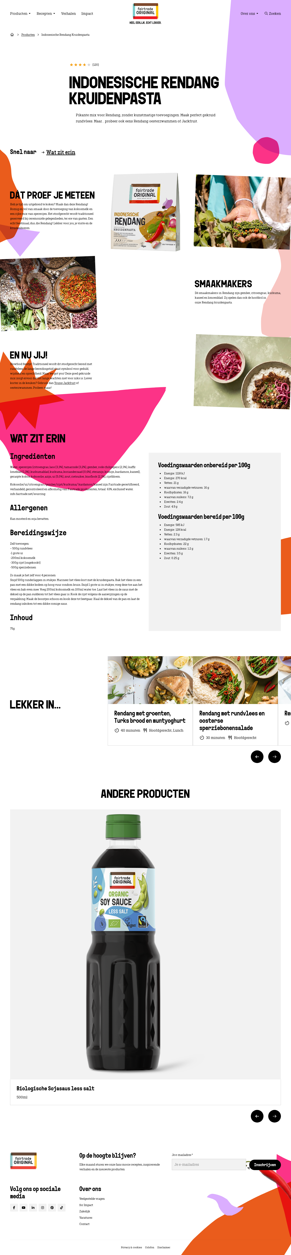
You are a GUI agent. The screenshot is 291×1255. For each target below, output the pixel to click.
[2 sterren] (76, 65)
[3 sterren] (80, 65)
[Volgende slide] (274, 756)
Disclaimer (163, 1247)
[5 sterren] (89, 65)
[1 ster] (71, 65)
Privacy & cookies (131, 1247)
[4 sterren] (85, 65)
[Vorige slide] (257, 756)
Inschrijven (265, 1165)
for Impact (86, 1205)
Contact (84, 1224)
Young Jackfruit (64, 383)
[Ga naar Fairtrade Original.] (12, 35)
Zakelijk (84, 1211)
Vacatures (85, 1217)
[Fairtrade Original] (23, 1161)
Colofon (149, 1247)
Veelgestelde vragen (92, 1199)
